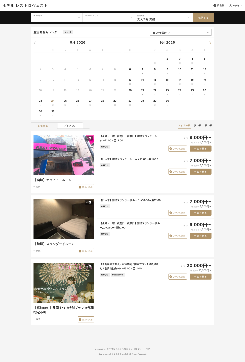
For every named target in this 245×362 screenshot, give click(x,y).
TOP (148, 349)
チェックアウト (91, 15)
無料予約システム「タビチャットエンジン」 (125, 349)
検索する (203, 17)
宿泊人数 (140, 15)
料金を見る (200, 148)
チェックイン (39, 15)
